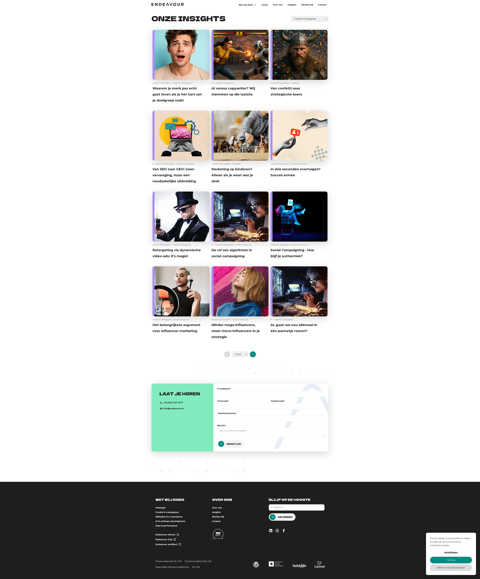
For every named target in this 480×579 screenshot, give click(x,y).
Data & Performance (161, 83)
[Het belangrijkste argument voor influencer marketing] (181, 291)
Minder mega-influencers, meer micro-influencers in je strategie (236, 331)
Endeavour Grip (164, 539)
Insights (292, 5)
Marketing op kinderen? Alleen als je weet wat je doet (232, 175)
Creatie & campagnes (167, 512)
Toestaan (451, 560)
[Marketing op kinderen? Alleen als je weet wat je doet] (240, 136)
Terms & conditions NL (196, 561)
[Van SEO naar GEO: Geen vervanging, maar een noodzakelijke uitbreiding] (181, 136)
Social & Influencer (299, 164)
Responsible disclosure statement (172, 567)
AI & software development (170, 521)
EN (180, 561)
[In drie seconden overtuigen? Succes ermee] (299, 136)
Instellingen (451, 552)
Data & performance (166, 526)
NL (175, 561)
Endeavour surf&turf (167, 544)
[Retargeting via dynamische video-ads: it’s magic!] (181, 217)
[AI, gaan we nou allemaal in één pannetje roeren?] (299, 291)
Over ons (278, 5)
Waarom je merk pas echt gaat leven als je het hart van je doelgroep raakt (177, 94)
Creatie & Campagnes (181, 83)
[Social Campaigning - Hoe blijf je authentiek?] (299, 217)
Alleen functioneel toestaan (451, 567)
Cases (265, 5)
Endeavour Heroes (166, 534)
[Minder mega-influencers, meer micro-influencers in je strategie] (240, 291)
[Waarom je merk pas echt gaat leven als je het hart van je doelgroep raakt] (181, 55)
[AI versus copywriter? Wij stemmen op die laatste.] (240, 55)
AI (212, 83)
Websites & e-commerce (169, 517)
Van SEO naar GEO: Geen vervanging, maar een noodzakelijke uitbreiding (174, 175)
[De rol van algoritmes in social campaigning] (240, 217)
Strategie (295, 83)
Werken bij (307, 5)
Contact (322, 5)
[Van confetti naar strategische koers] (299, 55)
